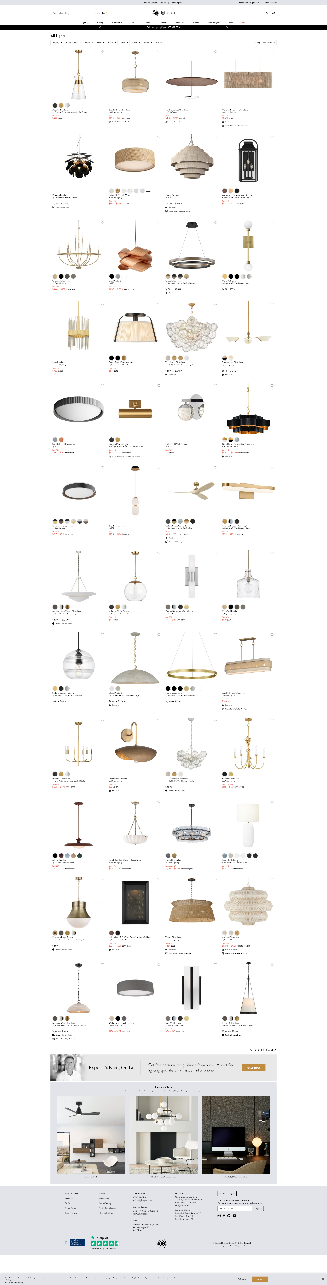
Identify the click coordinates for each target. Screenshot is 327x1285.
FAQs (67, 1203)
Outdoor (162, 22)
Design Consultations (107, 1208)
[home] (163, 15)
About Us (69, 1198)
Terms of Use (228, 1246)
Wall (134, 22)
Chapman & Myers (61, 112)
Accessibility (104, 1198)
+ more (148, 191)
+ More (159, 42)
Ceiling (100, 22)
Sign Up (259, 1208)
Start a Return (70, 1208)
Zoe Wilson (58, 862)
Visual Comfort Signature (186, 364)
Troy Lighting (228, 364)
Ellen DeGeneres (60, 781)
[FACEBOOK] (224, 1215)
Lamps (147, 22)
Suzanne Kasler (116, 695)
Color (134, 42)
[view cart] (273, 13)
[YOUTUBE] (234, 1215)
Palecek (170, 197)
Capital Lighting (60, 283)
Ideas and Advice (106, 1212)
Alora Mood (126, 364)
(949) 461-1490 (182, 1205)
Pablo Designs (172, 112)
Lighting (85, 22)
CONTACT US (139, 1193)
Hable (226, 862)
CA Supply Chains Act (240, 1246)
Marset (74, 197)
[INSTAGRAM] (219, 1215)
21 (272, 1049)
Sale (243, 22)
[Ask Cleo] (101, 13)
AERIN (57, 613)
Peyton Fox (115, 364)
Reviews (102, 1193)
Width (146, 42)
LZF (112, 283)
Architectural (117, 22)
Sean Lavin (228, 197)
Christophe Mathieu (62, 197)
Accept (260, 1279)
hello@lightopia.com (142, 1200)
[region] (163, 1279)
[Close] (323, 1279)
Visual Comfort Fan (185, 528)
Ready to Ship (72, 42)
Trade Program (176, 2)
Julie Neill (171, 364)
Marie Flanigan (229, 1025)
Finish (122, 42)
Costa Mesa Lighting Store (186, 1196)
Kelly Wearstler (60, 939)
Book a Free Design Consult (249, 2)
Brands (196, 22)
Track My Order (71, 1193)
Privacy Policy (220, 1246)
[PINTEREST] (228, 1215)
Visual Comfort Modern (186, 283)
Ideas (231, 22)
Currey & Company (231, 112)
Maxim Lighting (116, 112)
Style (99, 42)
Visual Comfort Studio (79, 112)
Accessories (179, 22)
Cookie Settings (105, 1203)
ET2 (56, 446)
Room (110, 42)
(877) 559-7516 (271, 2)
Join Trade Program (227, 1193)
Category (55, 42)
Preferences (242, 1279)
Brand (87, 42)
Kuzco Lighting (60, 528)
